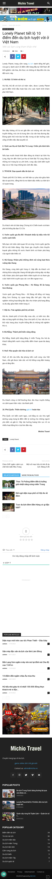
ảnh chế (28, 763)
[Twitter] (26, 775)
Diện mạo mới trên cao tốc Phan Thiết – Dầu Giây (24, 640)
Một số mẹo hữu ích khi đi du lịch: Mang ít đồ (38, 465)
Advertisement (30, 872)
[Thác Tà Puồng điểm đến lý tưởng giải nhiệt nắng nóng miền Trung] (8, 484)
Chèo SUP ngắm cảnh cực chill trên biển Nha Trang (12, 465)
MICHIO (33, 876)
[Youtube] (39, 775)
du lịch (30, 64)
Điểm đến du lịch (14, 25)
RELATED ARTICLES (11, 475)
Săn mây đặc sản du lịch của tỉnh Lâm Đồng (22, 651)
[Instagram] (19, 775)
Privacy (19, 872)
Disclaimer (11, 872)
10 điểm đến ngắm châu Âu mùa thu (18, 676)
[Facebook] (13, 775)
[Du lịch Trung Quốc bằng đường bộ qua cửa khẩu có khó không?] (8, 793)
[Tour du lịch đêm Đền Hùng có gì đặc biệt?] (8, 507)
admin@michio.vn (31, 768)
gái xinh (34, 763)
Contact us (40, 872)
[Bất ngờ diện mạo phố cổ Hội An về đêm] (8, 496)
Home (4, 25)
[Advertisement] (26, 607)
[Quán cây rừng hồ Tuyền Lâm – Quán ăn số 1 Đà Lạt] (8, 816)
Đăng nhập (44, 550)
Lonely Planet (14, 439)
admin (4, 644)
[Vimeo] (32, 775)
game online (19, 763)
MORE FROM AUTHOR (30, 475)
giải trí (29, 410)
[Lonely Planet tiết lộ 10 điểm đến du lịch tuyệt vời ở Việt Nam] (8, 805)
